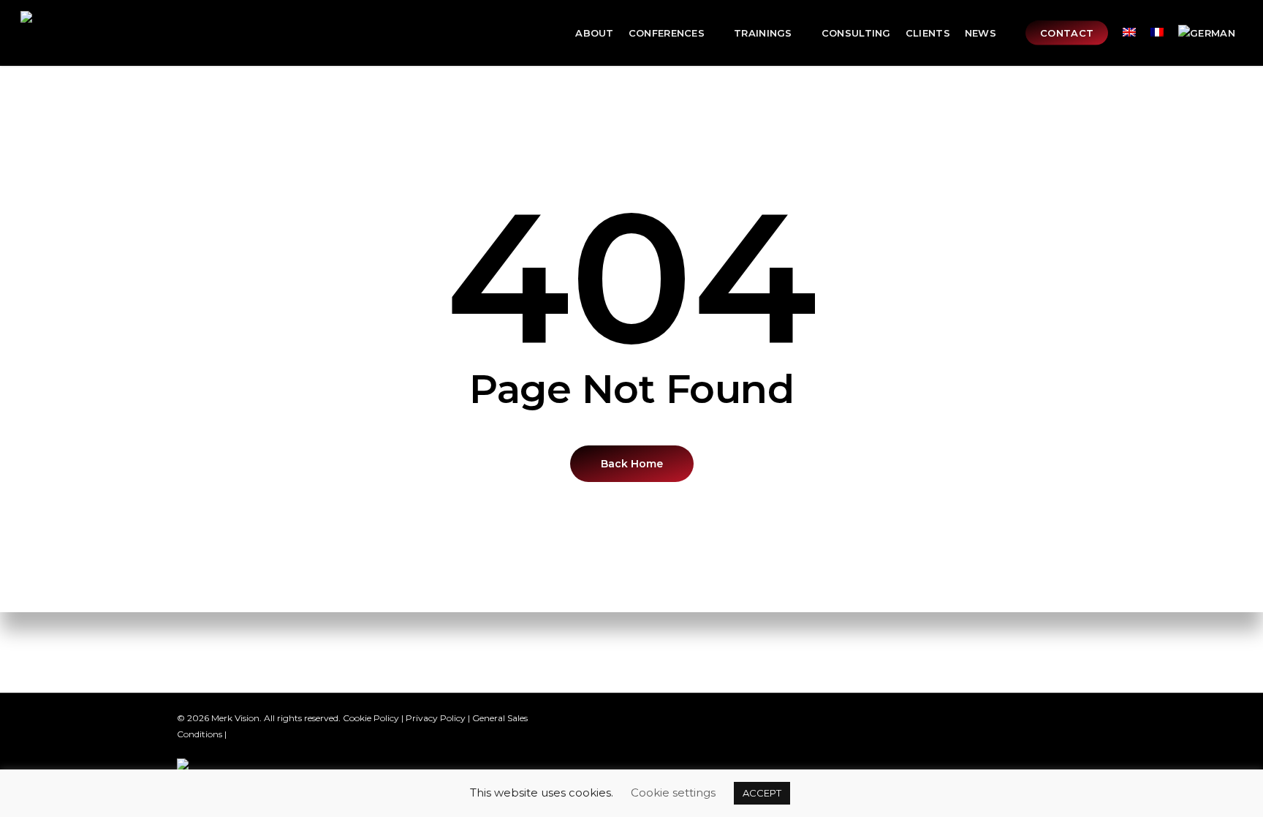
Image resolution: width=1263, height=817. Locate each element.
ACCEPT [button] (762, 793)
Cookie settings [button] (673, 792)
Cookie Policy (371, 717)
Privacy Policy (436, 717)
